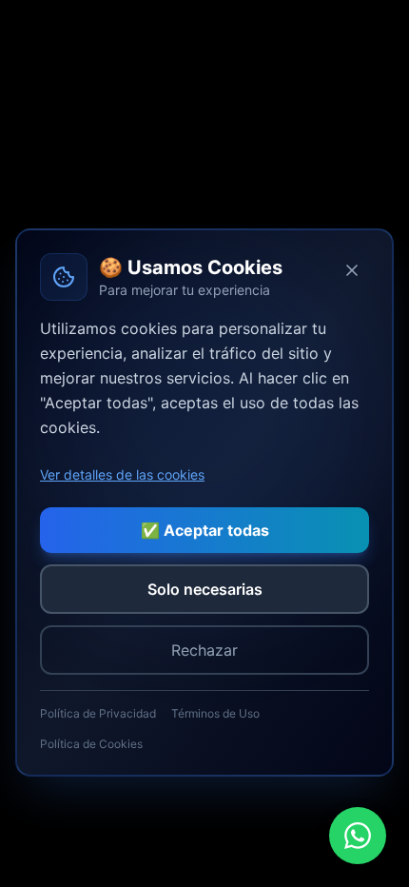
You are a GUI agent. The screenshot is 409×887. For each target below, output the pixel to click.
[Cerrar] (352, 270)
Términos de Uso (215, 713)
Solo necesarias (205, 589)
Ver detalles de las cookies (122, 474)
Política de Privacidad (98, 713)
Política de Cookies (91, 744)
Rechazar (204, 650)
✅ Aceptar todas (205, 530)
